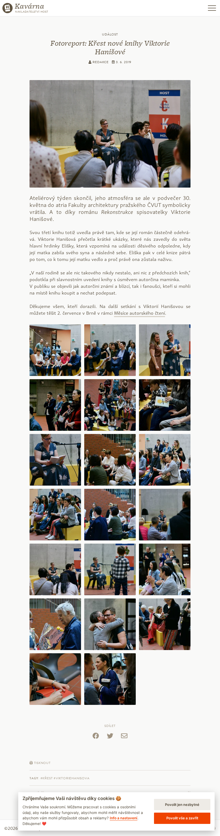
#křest (47, 778)
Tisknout (42, 763)
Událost (110, 34)
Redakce (100, 62)
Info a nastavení (123, 818)
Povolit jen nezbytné (182, 804)
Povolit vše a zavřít (182, 818)
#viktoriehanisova (71, 778)
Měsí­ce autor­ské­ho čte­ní (139, 312)
